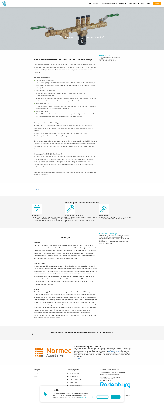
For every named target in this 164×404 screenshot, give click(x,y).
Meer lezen (83, 397)
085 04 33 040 (73, 382)
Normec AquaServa (114, 351)
